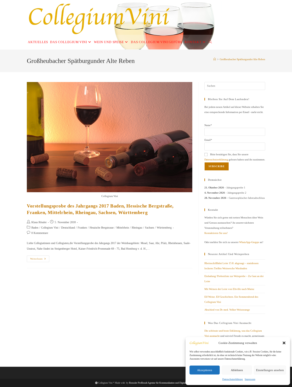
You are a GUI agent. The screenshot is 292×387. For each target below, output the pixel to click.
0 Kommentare (39, 233)
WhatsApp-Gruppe (249, 242)
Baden (34, 227)
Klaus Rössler (39, 222)
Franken (82, 227)
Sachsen (149, 227)
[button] (284, 343)
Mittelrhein (122, 227)
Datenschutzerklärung (232, 379)
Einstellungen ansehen (270, 370)
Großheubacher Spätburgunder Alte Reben (242, 59)
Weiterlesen (39, 259)
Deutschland (68, 227)
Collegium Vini (49, 227)
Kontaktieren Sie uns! (216, 233)
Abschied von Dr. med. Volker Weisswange (227, 309)
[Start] (214, 59)
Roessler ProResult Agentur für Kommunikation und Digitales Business (163, 382)
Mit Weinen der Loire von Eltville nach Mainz (229, 289)
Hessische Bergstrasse (102, 227)
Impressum (250, 379)
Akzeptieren (204, 370)
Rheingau (137, 227)
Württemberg (164, 227)
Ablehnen (237, 370)
